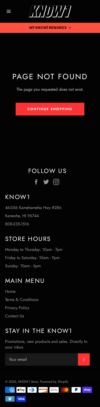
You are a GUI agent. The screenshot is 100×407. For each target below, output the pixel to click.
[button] (50, 28)
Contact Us (14, 316)
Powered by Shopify (54, 381)
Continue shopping (49, 109)
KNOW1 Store (28, 381)
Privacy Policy (17, 308)
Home (10, 291)
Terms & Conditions (21, 300)
